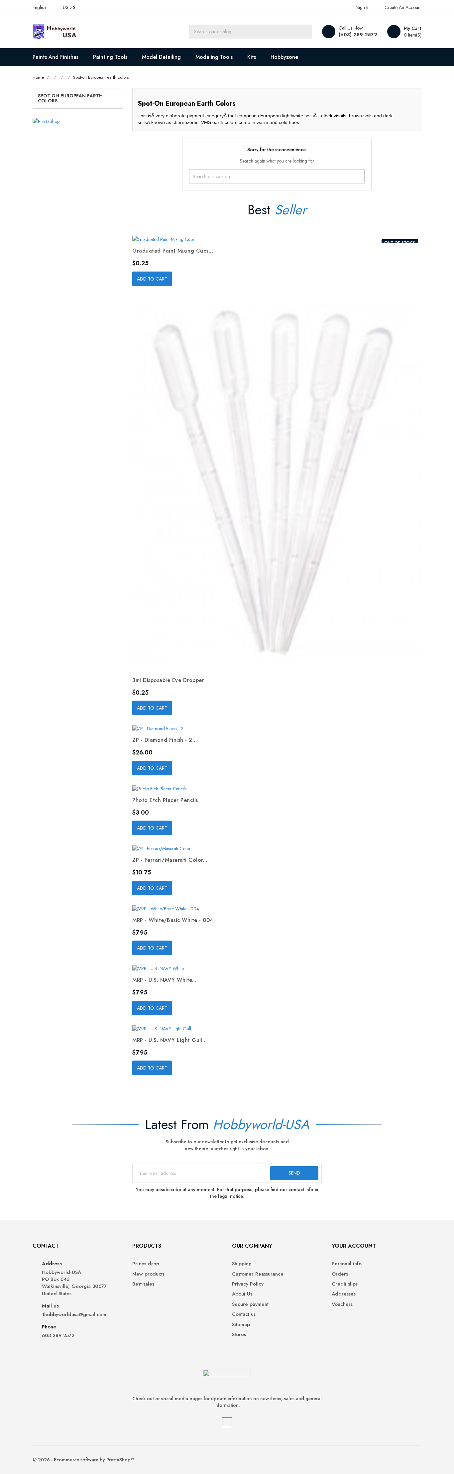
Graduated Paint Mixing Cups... (172, 251)
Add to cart (152, 279)
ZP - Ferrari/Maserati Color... (169, 860)
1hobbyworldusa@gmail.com (74, 1314)
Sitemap (241, 1324)
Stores (239, 1334)
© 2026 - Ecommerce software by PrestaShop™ (83, 1459)
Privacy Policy (248, 1284)
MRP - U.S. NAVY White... (164, 980)
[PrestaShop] (46, 120)
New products (148, 1274)
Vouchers (342, 1304)
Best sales (143, 1284)
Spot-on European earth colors (70, 98)
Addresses (344, 1294)
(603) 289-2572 (358, 34)
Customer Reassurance (258, 1274)
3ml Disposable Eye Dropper (168, 680)
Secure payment (250, 1304)
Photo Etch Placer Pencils (165, 800)
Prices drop (145, 1263)
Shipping (242, 1263)
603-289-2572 (58, 1335)
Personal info (347, 1263)
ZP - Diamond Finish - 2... (164, 740)
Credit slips (345, 1284)
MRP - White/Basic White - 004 (172, 920)
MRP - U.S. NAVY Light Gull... (169, 1040)
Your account (354, 1246)
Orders (340, 1274)
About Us (242, 1294)
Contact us (244, 1314)
